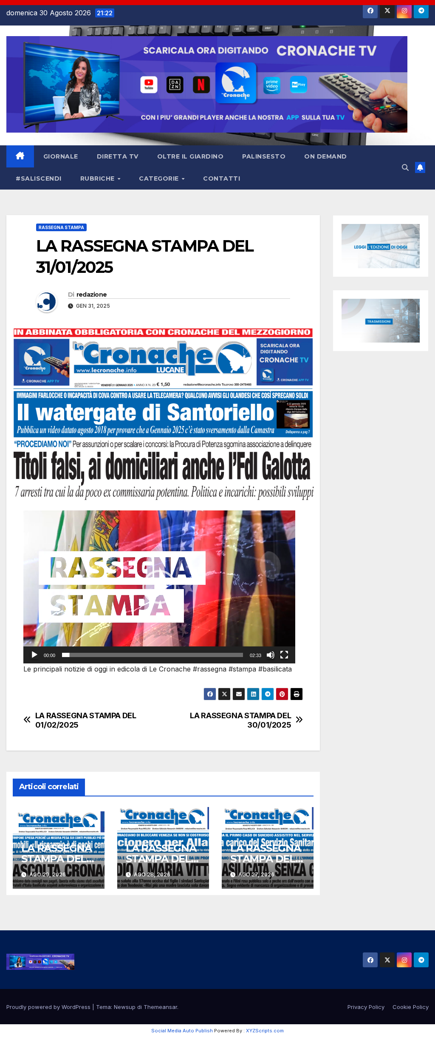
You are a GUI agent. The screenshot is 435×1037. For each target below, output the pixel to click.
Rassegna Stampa (61, 227)
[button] (405, 167)
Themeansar (160, 1006)
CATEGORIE (160, 178)
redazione (91, 294)
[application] (159, 586)
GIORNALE (60, 156)
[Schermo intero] (284, 655)
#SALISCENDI (39, 178)
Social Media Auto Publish (182, 1031)
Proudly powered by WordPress (49, 1006)
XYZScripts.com (265, 1031)
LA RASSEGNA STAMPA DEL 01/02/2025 (85, 720)
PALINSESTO (263, 156)
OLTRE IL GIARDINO (190, 156)
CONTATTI (221, 178)
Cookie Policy (411, 1006)
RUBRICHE (98, 178)
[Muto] (270, 655)
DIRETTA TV (117, 156)
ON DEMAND (325, 156)
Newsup (125, 1006)
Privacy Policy (365, 1006)
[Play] (34, 655)
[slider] (152, 655)
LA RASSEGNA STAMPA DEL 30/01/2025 (240, 720)
